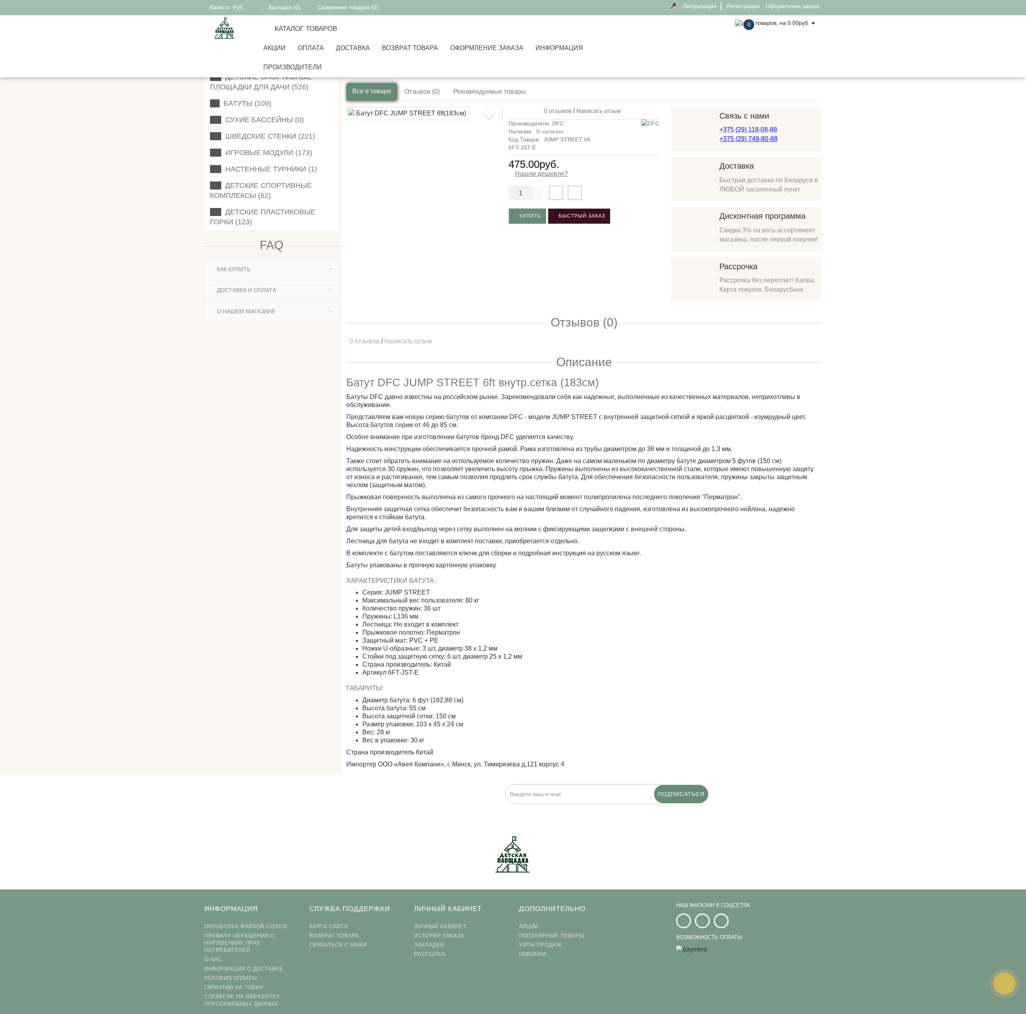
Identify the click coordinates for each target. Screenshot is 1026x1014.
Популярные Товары (551, 936)
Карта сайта (328, 926)
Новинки (532, 954)
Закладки (429, 945)
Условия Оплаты (230, 978)
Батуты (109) (245, 103)
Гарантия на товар (233, 987)
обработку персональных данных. (474, 808)
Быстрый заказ (581, 216)
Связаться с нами (338, 945)
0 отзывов (556, 110)
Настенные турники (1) (269, 169)
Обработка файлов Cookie (246, 926)
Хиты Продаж (540, 945)
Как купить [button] (232, 269)
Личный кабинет (440, 926)
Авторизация (700, 6)
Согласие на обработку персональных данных (242, 1000)
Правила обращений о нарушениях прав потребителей (239, 943)
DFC (558, 123)
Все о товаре (371, 91)
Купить (529, 216)
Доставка (353, 47)
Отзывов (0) (422, 91)
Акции (274, 47)
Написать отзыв (598, 110)
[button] (489, 117)
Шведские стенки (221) (268, 136)
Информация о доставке (243, 969)
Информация (559, 47)
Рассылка (429, 954)
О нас (213, 959)
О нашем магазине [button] (245, 311)
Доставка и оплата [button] (245, 290)
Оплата (311, 47)
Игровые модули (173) (266, 153)
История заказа (439, 936)
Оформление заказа (486, 47)
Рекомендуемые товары (489, 91)
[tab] (271, 269)
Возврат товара (410, 47)
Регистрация (743, 6)
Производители (292, 67)
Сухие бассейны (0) (262, 120)
